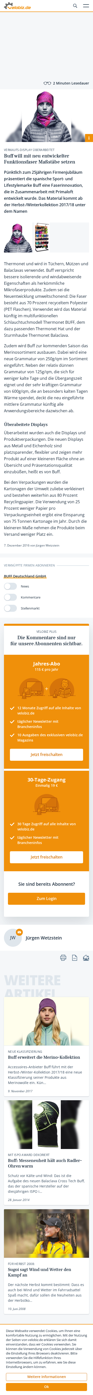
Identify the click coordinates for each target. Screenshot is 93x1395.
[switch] (10, 586)
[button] (46, 1387)
